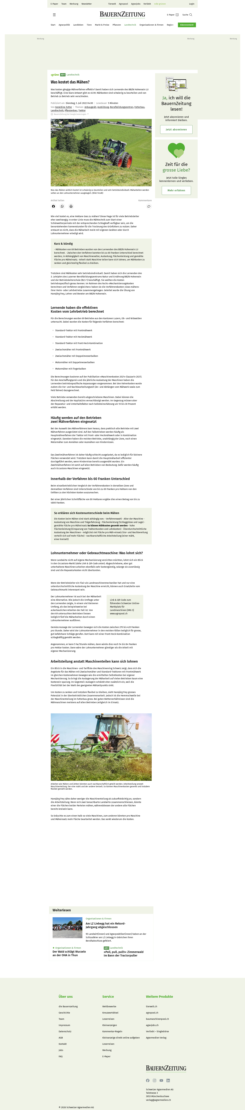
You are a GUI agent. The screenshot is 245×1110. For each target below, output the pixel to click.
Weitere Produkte (159, 996)
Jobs (61, 1050)
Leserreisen (108, 1019)
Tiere (89, 25)
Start (53, 25)
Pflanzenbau (71, 110)
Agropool (123, 4)
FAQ (61, 1056)
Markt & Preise (102, 25)
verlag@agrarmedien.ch (158, 1100)
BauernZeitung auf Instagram (154, 1080)
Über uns (66, 996)
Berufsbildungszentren (121, 107)
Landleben (78, 25)
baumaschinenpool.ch (157, 1019)
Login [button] (191, 4)
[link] (118, 925)
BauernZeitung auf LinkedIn (168, 1080)
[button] (54, 14)
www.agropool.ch (118, 613)
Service (108, 996)
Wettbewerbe (109, 1006)
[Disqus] (101, 867)
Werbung (74, 4)
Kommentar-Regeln (112, 1031)
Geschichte (64, 1012)
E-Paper (54, 4)
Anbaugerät (90, 107)
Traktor (82, 110)
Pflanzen (117, 25)
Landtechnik (130, 25)
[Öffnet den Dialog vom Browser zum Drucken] (71, 206)
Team (63, 4)
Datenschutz (65, 1031)
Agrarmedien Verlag (156, 1037)
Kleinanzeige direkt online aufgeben (121, 1037)
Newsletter (87, 4)
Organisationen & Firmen (151, 25)
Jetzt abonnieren (176, 129)
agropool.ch (152, 1012)
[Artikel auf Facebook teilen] (53, 206)
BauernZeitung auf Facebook (147, 1080)
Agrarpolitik (64, 25)
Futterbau (139, 107)
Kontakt (63, 1044)
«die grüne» (160, 4)
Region (170, 25)
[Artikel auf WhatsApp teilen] (62, 206)
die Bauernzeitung (68, 1006)
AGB (61, 1037)
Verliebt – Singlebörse (157, 1031)
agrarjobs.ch (152, 1025)
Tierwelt (112, 4)
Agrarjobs (135, 4)
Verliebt (147, 4)
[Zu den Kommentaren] (149, 206)
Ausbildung (103, 107)
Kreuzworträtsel (110, 1012)
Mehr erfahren (176, 190)
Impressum (64, 1025)
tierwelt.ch (151, 1006)
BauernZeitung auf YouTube (161, 1080)
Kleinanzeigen (109, 1025)
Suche (185, 14)
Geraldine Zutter (63, 107)
